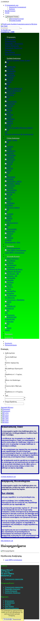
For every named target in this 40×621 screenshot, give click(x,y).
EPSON (8, 166)
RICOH (8, 112)
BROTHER (9, 78)
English (18, 20)
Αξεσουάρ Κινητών (13, 256)
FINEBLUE (9, 308)
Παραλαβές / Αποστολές (14, 44)
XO (6, 313)
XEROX (8, 126)
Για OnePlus (9, 293)
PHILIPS (8, 108)
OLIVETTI (9, 188)
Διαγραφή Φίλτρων (7, 407)
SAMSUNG (9, 69)
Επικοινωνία (9, 338)
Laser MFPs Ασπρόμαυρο (14, 253)
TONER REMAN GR (8, 477)
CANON (8, 82)
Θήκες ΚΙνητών (13, 258)
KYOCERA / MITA (12, 184)
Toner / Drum (12, 140)
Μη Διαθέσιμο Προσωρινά (13, 368)
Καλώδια (10, 321)
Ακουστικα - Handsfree (15, 300)
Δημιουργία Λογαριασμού (17, 7)
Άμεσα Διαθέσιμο (11, 357)
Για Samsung (10, 267)
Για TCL (8, 289)
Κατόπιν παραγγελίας (12, 363)
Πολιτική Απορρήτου (13, 54)
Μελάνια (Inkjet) (13, 208)
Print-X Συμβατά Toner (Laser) (18, 60)
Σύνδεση (12, 9)
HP (6, 65)
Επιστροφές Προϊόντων (13, 48)
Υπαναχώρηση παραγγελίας (14, 579)
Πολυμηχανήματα (13, 248)
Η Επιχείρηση (10, 39)
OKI (6, 99)
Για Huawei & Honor (13, 271)
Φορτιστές (11, 315)
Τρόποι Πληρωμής (12, 46)
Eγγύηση (8, 50)
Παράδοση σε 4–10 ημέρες (14, 392)
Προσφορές (9, 334)
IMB (6, 86)
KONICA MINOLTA (13, 91)
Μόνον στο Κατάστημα (12, 380)
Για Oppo (8, 285)
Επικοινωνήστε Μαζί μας (13, 386)
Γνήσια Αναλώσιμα (13, 138)
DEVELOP (9, 162)
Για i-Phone (9, 263)
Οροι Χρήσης (10, 52)
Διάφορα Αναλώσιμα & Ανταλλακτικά (19, 134)
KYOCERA (9, 95)
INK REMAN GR (7, 541)
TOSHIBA (9, 121)
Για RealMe (9, 280)
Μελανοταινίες (12, 223)
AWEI (7, 304)
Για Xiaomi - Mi (11, 276)
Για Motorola (10, 298)
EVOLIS (8, 236)
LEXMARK (9, 73)
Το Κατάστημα (10, 41)
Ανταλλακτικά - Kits (12, 242)
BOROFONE (10, 319)
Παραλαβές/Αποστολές (12, 589)
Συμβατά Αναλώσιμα (14, 58)
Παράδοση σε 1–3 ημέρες (13, 374)
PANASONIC (10, 104)
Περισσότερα (17, 619)
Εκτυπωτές (10, 246)
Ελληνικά (20, 19)
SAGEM (8, 117)
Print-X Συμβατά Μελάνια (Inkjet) (20, 128)
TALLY (8, 201)
